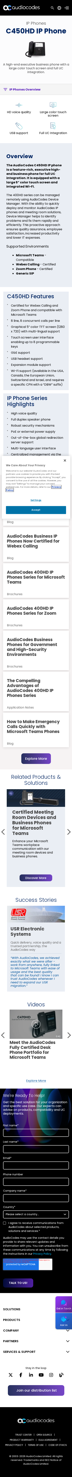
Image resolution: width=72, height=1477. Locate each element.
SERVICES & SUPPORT (19, 1352)
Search (52, 7)
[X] (10, 1376)
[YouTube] (41, 1376)
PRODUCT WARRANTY (22, 1439)
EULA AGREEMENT (48, 1439)
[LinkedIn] (31, 1376)
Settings (36, 500)
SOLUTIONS (11, 1309)
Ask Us (64, 1325)
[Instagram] (51, 1376)
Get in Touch (63, 1308)
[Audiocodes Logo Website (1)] (21, 7)
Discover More (35, 878)
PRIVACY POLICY (14, 1445)
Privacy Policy (42, 1254)
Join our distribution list (36, 1390)
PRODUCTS (11, 1320)
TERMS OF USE (36, 1445)
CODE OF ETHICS (57, 1445)
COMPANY (11, 1330)
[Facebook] (21, 1376)
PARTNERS (10, 1341)
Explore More (36, 758)
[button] (4, 832)
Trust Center (23, 1434)
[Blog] (61, 1376)
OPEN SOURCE (44, 1434)
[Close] (65, 460)
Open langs (59, 8)
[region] (36, 487)
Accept (35, 509)
